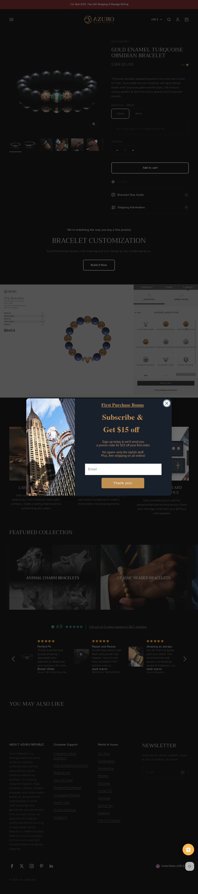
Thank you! (122, 483)
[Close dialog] (166, 403)
